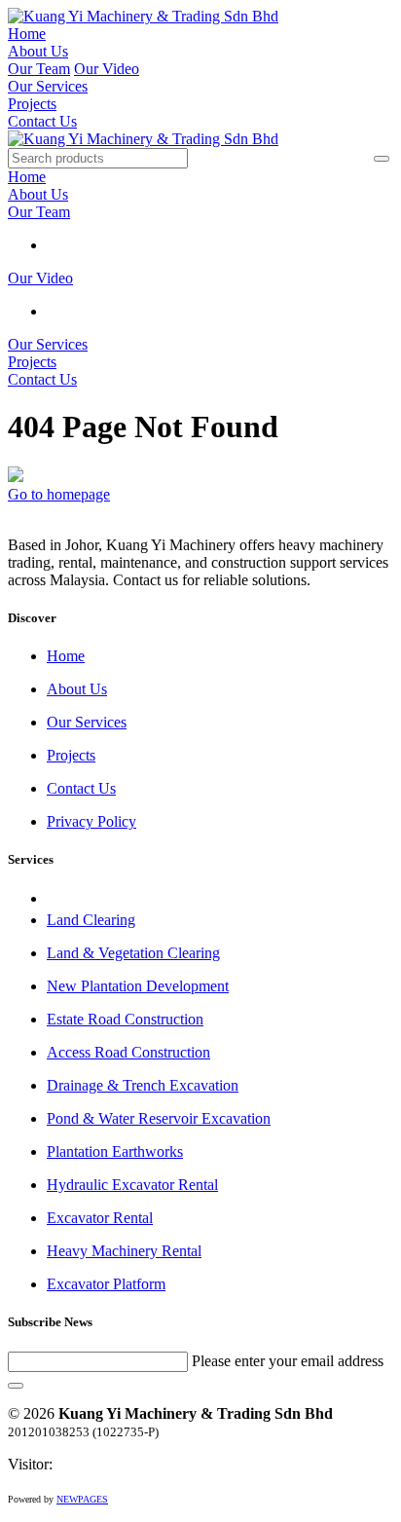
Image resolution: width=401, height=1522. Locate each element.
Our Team (39, 68)
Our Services (48, 86)
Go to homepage (59, 494)
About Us (38, 51)
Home (27, 33)
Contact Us (42, 121)
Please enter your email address (287, 1361)
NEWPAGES (82, 1499)
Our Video (106, 68)
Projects (32, 103)
